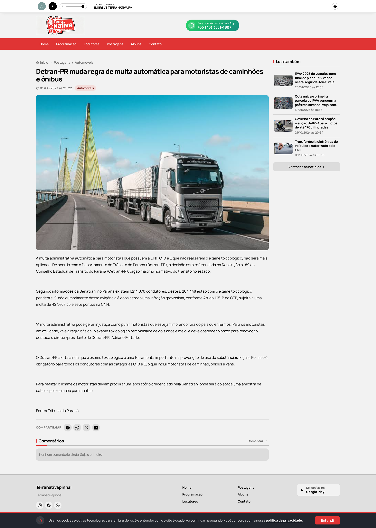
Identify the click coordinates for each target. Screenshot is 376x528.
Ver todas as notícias (305, 167)
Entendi (327, 520)
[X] (86, 427)
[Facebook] (68, 427)
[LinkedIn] (96, 427)
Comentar (255, 441)
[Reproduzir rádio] (53, 6)
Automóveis (84, 62)
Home (44, 44)
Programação (66, 44)
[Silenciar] (63, 6)
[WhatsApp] (77, 427)
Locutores (91, 44)
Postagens (115, 44)
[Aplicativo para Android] (335, 6)
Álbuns (136, 44)
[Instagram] (39, 505)
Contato (155, 44)
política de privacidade (284, 520)
